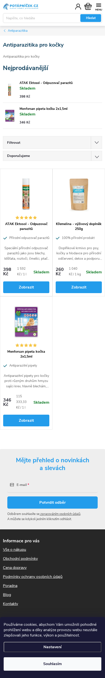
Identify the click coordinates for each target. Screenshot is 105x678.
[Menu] (98, 6)
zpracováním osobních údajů (60, 514)
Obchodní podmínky (20, 559)
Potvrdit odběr (52, 502)
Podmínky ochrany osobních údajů (33, 577)
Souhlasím (52, 664)
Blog (7, 595)
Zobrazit (26, 287)
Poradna (10, 586)
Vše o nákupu (14, 550)
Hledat (91, 18)
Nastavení (52, 647)
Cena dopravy (15, 568)
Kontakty (10, 604)
